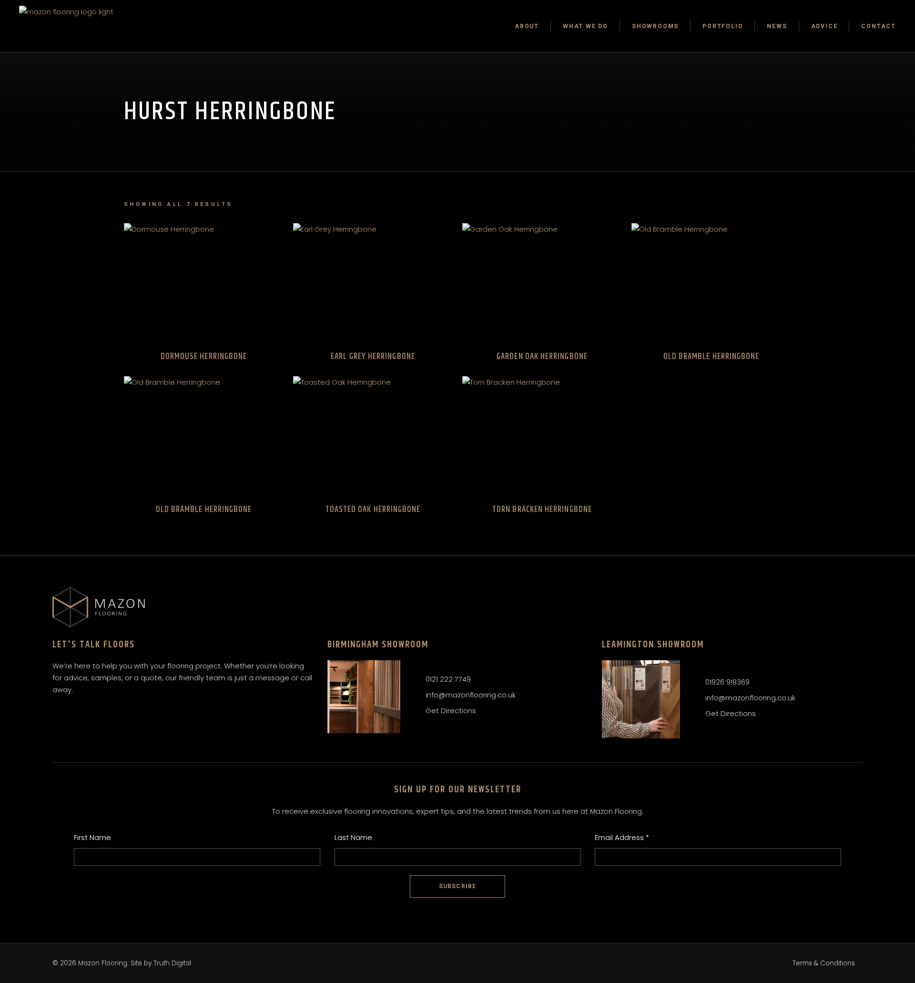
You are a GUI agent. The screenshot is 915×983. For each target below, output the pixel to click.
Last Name (353, 837)
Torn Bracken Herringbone (542, 509)
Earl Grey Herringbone (373, 356)
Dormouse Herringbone (204, 356)
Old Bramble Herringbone (711, 356)
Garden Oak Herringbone (542, 356)
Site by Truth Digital (161, 963)
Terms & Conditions (824, 963)
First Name (92, 837)
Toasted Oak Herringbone (373, 509)
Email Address (622, 837)
